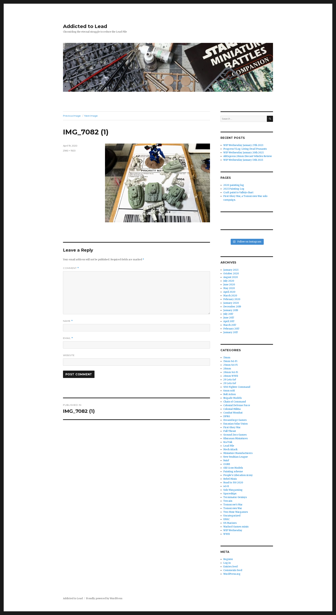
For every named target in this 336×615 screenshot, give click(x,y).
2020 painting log (233, 185)
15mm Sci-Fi (230, 361)
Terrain (227, 500)
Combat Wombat (233, 412)
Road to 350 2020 (233, 482)
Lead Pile (228, 445)
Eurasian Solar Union (235, 423)
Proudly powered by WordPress (104, 598)
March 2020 (230, 295)
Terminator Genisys (235, 497)
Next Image (91, 115)
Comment (71, 268)
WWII (226, 534)
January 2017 (230, 332)
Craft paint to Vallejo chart (238, 192)
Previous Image (72, 115)
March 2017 (229, 325)
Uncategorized (231, 515)
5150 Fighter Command (236, 386)
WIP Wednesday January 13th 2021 (243, 159)
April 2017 (228, 321)
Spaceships (229, 493)
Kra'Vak (227, 442)
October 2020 (231, 273)
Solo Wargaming (233, 489)
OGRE (226, 464)
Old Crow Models (233, 467)
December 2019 (232, 306)
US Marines (230, 523)
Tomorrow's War (233, 504)
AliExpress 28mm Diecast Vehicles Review (247, 156)
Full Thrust (229, 431)
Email (68, 338)
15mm (226, 357)
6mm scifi (229, 390)
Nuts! (226, 460)
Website (69, 355)
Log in (227, 562)
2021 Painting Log (233, 188)
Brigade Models (232, 398)
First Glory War (232, 427)
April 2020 (229, 291)
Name (68, 320)
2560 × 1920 (69, 150)
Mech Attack (230, 449)
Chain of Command (234, 401)
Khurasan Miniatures (235, 438)
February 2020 (231, 299)
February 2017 (231, 328)
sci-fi (226, 486)
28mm (227, 368)
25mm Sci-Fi (230, 364)
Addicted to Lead (85, 26)
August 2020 (230, 277)
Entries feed (230, 566)
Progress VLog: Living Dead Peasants (245, 148)
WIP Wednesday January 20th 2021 (243, 152)
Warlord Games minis (235, 526)
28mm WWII (230, 375)
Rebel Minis (230, 478)
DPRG (226, 416)
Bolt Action (229, 394)
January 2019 (230, 310)
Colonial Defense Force (236, 405)
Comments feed (232, 570)
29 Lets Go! (229, 379)
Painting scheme (233, 471)
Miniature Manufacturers (238, 453)
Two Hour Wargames (235, 511)
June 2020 (229, 284)
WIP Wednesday (232, 530)
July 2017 (228, 313)
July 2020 (228, 280)
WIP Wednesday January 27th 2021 (243, 145)
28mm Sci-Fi (230, 372)
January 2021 (230, 269)
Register (228, 559)
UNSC (226, 519)
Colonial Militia (232, 409)
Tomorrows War (232, 508)
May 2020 (229, 288)
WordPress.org (231, 573)
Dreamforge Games (235, 420)
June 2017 (228, 317)
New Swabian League (235, 456)
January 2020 (231, 302)
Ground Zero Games (235, 434)
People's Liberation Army (238, 475)
